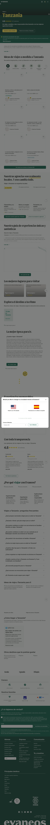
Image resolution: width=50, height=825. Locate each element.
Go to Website (33, 424)
